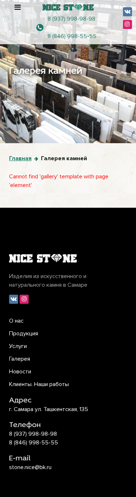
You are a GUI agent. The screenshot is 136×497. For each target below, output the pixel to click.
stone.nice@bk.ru (30, 467)
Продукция (23, 333)
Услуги (18, 346)
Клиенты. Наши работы (39, 384)
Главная (20, 158)
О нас (16, 320)
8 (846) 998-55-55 (72, 36)
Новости (20, 371)
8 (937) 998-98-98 (71, 18)
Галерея (19, 359)
